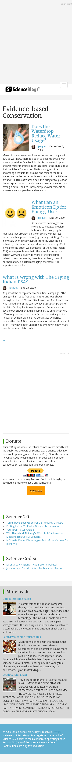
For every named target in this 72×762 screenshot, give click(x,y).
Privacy (57, 731)
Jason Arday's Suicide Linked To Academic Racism (34, 568)
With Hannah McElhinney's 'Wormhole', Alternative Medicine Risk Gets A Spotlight (34, 534)
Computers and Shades (17, 598)
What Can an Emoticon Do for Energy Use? (48, 207)
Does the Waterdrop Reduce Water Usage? (45, 133)
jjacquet (41, 146)
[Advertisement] (36, 42)
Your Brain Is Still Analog (20, 529)
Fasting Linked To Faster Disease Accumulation (33, 526)
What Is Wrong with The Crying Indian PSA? (36, 280)
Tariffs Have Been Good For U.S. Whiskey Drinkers (34, 522)
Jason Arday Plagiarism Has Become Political (31, 564)
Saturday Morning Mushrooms (22, 636)
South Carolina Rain (15, 674)
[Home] (23, 90)
